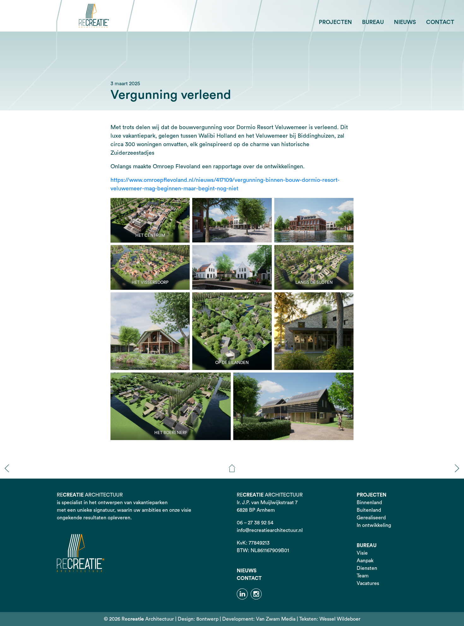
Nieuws (405, 22)
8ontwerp (207, 619)
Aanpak (365, 560)
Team (363, 575)
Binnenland (369, 502)
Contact (440, 22)
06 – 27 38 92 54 (255, 522)
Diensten (367, 568)
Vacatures (368, 583)
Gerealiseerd (371, 517)
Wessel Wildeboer (339, 619)
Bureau (373, 22)
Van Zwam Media (275, 619)
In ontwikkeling (374, 525)
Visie (362, 553)
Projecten (335, 22)
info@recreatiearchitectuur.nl (270, 530)
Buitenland (369, 510)
